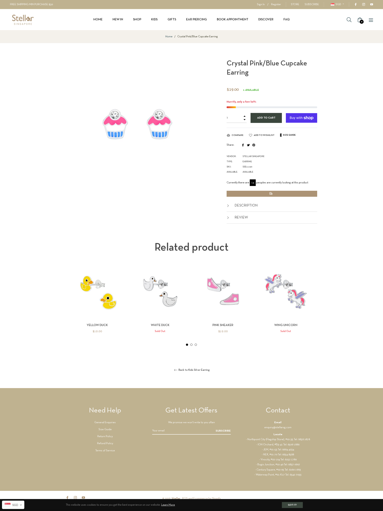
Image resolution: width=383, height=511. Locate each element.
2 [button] (191, 345)
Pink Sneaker (222, 325)
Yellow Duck (97, 325)
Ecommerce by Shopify (207, 498)
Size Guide (105, 429)
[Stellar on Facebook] (355, 4)
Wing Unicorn (285, 325)
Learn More (168, 505)
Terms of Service (105, 450)
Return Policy (105, 436)
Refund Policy (105, 443)
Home (169, 36)
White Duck (160, 325)
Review (241, 217)
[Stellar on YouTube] (371, 4)
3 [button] (196, 345)
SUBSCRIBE (312, 4)
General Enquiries (105, 422)
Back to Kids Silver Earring (194, 370)
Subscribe (223, 431)
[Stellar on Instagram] (363, 4)
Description (246, 205)
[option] (97, 305)
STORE (295, 4)
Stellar (176, 498)
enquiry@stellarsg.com (277, 427)
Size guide (289, 135)
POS (185, 498)
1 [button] (187, 345)
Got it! (292, 505)
